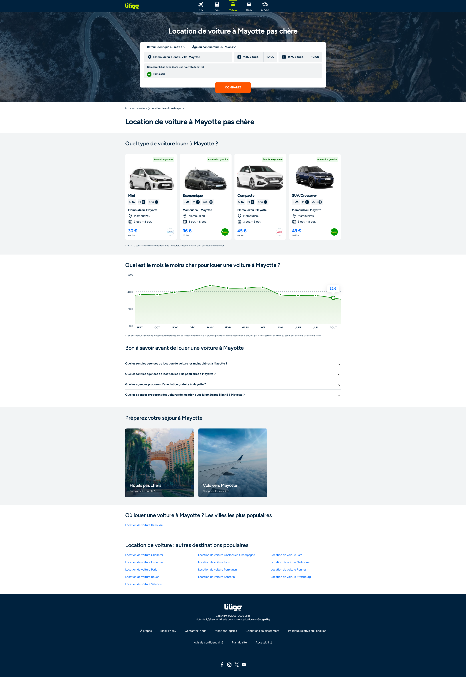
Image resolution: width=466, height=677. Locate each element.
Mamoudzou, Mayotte (142, 210)
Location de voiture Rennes (288, 569)
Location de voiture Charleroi (144, 555)
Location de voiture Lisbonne (144, 562)
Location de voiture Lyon (214, 562)
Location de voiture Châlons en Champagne (226, 555)
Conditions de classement (262, 631)
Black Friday (168, 631)
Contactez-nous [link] (195, 631)
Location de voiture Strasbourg (291, 577)
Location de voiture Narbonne (290, 562)
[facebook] (222, 664)
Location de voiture (136, 108)
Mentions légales (226, 631)
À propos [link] (146, 631)
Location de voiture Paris (141, 569)
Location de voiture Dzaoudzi (144, 525)
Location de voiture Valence (143, 584)
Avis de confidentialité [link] (208, 642)
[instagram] (229, 664)
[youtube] (244, 664)
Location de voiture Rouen (142, 577)
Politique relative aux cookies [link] (307, 631)
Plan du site (239, 642)
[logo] (132, 6)
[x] (236, 664)
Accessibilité (264, 642)
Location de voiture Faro (286, 555)
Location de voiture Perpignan (217, 569)
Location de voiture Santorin (216, 577)
